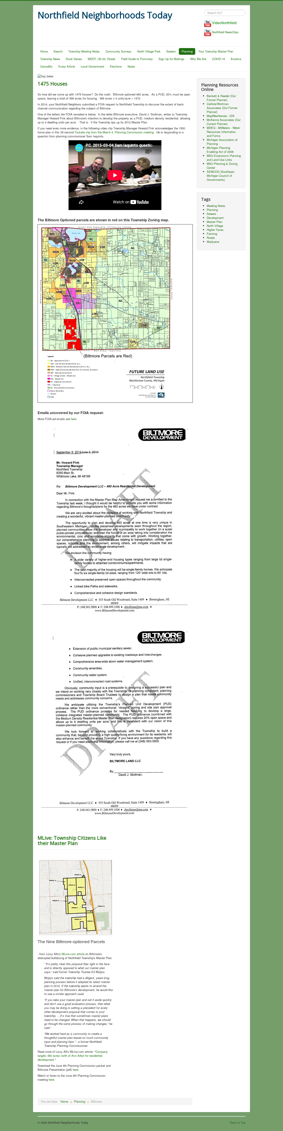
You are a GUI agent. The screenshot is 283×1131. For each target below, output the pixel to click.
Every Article (66, 66)
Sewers (171, 51)
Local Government (92, 66)
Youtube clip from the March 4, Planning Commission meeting (114, 132)
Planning (187, 51)
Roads (211, 238)
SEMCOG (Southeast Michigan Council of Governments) (220, 175)
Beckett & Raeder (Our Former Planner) (221, 98)
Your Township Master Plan (215, 51)
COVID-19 (218, 59)
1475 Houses (52, 83)
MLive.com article (73, 954)
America (236, 59)
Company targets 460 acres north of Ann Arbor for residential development (73, 1055)
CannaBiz (46, 66)
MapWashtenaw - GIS (221, 116)
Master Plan (214, 222)
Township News (50, 59)
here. (74, 419)
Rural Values (74, 59)
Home (44, 51)
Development (215, 218)
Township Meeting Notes (84, 51)
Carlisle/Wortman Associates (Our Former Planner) (222, 108)
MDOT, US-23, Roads (101, 59)
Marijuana (213, 241)
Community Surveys (118, 51)
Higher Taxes (215, 230)
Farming (212, 234)
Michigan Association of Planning (222, 142)
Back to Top (237, 1122)
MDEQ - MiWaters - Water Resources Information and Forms (223, 132)
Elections (116, 66)
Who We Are (198, 59)
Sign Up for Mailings (171, 59)
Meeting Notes (216, 206)
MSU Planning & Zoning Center (222, 166)
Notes (131, 66)
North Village (215, 226)
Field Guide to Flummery (137, 59)
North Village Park (149, 51)
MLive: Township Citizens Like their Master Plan (72, 840)
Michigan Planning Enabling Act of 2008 (220, 150)
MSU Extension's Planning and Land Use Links (224, 158)
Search (58, 51)
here (75, 1069)
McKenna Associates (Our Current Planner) (224, 122)
